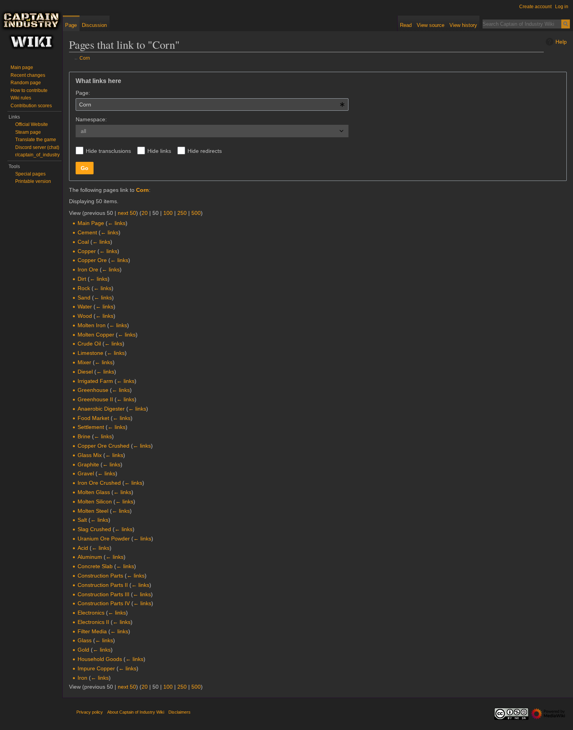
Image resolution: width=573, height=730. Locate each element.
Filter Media (92, 631)
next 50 (127, 213)
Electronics (91, 613)
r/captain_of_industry (37, 155)
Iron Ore (88, 269)
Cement (87, 232)
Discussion (94, 25)
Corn (85, 57)
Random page (26, 82)
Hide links (159, 151)
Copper (87, 251)
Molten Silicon (95, 501)
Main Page (91, 223)
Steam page (28, 132)
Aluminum (90, 557)
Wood (85, 316)
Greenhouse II (95, 399)
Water (85, 306)
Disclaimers (179, 712)
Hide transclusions (108, 151)
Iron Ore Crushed (99, 483)
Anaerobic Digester (101, 409)
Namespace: (91, 119)
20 (144, 213)
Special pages (30, 174)
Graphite (88, 464)
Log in (561, 6)
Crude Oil (89, 343)
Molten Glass (94, 492)
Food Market (93, 418)
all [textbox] (83, 131)
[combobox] (212, 104)
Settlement (91, 427)
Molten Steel (93, 511)
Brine (84, 436)
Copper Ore (92, 260)
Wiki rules (21, 98)
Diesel (85, 372)
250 (182, 213)
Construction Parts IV (104, 603)
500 (196, 213)
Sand (84, 297)
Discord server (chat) (37, 147)
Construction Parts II (103, 585)
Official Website (31, 124)
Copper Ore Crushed (103, 446)
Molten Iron (92, 325)
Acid (83, 548)
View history (463, 25)
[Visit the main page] (31, 31)
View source (430, 25)
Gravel (86, 473)
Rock (84, 288)
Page (71, 25)
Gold (83, 650)
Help (561, 42)
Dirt (82, 279)
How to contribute (29, 90)
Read (406, 25)
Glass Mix (90, 455)
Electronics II (93, 622)
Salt (82, 520)
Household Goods (100, 659)
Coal (83, 242)
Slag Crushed (94, 529)
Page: (83, 93)
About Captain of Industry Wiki (135, 712)
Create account (535, 6)
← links (117, 223)
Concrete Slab (95, 566)
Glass (85, 640)
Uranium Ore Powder (104, 538)
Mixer (84, 362)
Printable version (33, 181)
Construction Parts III (103, 594)
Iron (82, 678)
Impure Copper (96, 668)
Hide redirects (204, 151)
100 (168, 213)
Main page (22, 67)
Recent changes (28, 75)
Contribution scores (31, 105)
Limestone (90, 353)
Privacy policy (89, 712)
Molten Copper (96, 334)
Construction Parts (100, 575)
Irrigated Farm (95, 381)
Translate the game (35, 139)
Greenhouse (93, 390)
